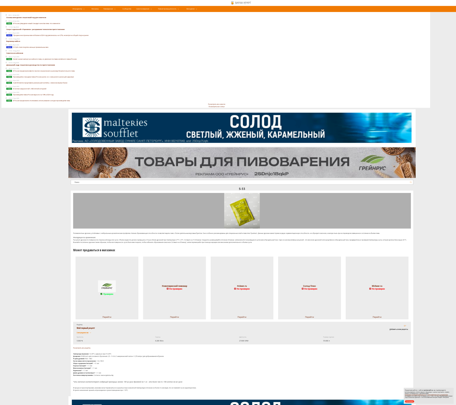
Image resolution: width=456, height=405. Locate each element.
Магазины (95, 9)
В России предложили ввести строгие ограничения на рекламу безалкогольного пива (44, 71)
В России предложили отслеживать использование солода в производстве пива (41, 101)
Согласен (409, 401)
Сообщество (126, 9)
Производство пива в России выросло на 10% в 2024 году (33, 95)
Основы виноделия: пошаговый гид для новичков (26, 18)
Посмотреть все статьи (217, 107)
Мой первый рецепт (86, 328)
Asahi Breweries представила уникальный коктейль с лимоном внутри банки (40, 83)
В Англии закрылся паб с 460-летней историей (29, 89)
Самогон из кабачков (14, 53)
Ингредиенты (77, 9)
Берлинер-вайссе (13, 41)
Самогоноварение (142, 9)
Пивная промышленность (167, 9)
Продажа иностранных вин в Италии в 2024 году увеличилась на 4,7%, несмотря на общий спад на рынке (51, 35)
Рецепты (80, 325)
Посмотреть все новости (216, 104)
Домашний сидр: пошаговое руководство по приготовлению (30, 65)
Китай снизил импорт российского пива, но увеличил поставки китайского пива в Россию (45, 59)
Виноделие (191, 9)
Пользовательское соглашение (437, 395)
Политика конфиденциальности (415, 395)
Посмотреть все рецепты (81, 348)
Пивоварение (108, 9)
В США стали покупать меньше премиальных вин (30, 47)
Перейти (174, 317)
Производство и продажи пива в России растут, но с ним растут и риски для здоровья (43, 77)
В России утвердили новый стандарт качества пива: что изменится (36, 23)
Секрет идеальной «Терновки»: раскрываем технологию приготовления (35, 29)
